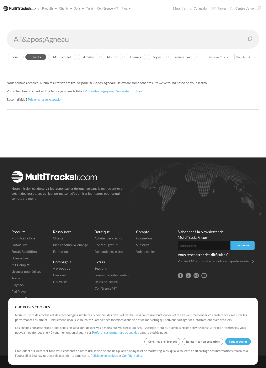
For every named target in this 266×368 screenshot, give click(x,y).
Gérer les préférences (162, 341)
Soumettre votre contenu (113, 275)
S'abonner (242, 245)
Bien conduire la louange (70, 245)
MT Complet (20, 265)
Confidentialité (132, 355)
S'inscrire (179, 8)
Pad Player (19, 291)
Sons (77, 8)
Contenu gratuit (106, 245)
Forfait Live (19, 245)
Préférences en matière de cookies (115, 332)
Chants (64, 8)
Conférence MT (107, 8)
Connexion (201, 8)
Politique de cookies (104, 355)
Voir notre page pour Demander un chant (114, 91)
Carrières (59, 275)
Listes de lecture (106, 282)
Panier (221, 8)
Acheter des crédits (108, 238)
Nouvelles (60, 282)
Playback (17, 285)
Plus (124, 8)
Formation (60, 251)
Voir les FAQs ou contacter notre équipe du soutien (214, 261)
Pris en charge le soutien (45, 99)
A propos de (61, 268)
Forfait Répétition (24, 251)
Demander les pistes (109, 251)
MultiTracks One (23, 238)
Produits (48, 8)
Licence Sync (20, 258)
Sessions (101, 268)
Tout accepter (238, 341)
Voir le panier (145, 251)
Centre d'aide (244, 8)
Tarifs (90, 8)
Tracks (16, 278)
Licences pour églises (26, 271)
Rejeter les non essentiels (203, 341)
